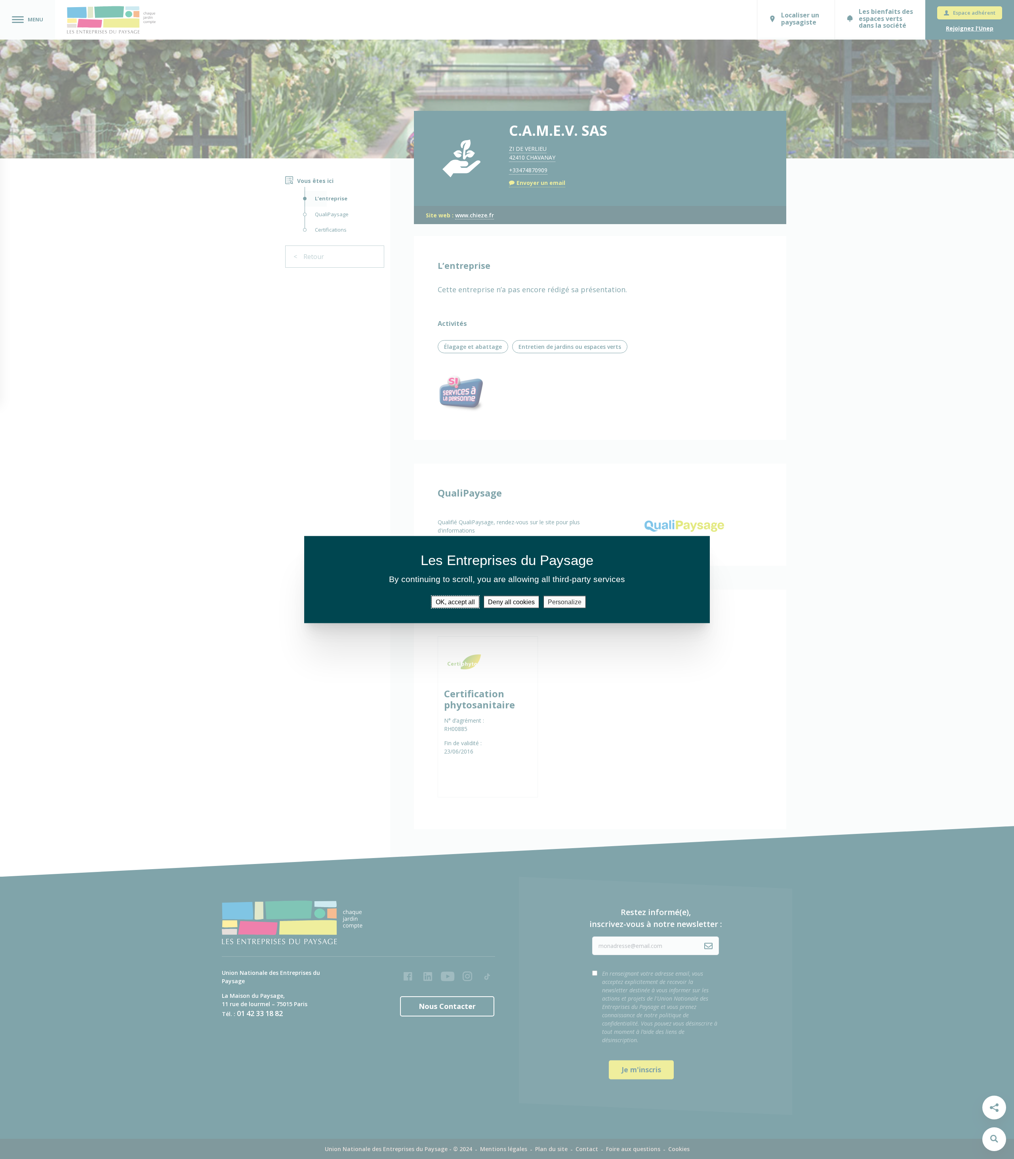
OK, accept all (455, 602)
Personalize (564, 602)
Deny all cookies (511, 602)
